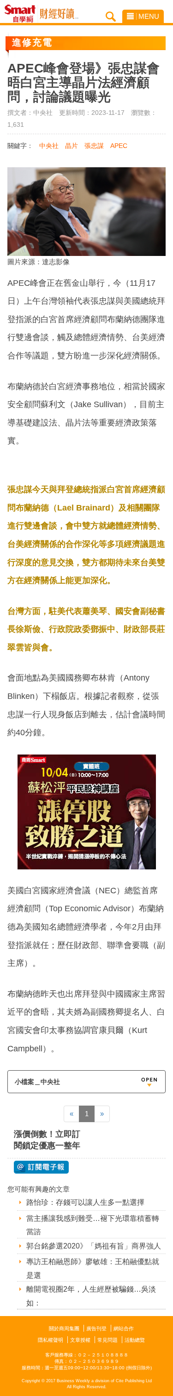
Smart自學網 (22, 14)
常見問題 (107, 1340)
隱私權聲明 (50, 1340)
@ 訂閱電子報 (41, 1167)
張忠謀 (94, 145)
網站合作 (123, 1328)
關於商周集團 (64, 1328)
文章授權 (80, 1340)
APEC (118, 145)
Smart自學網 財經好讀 (59, 14)
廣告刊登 (96, 1328)
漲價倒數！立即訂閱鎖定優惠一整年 (47, 1139)
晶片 (71, 145)
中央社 (49, 145)
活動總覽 (135, 1340)
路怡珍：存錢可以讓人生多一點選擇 (85, 1202)
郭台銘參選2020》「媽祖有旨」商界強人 (93, 1246)
